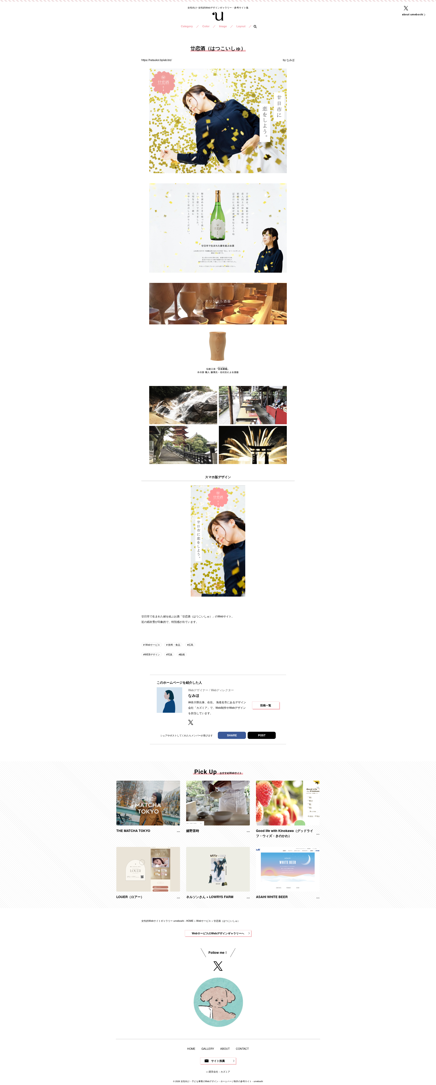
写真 (170, 654)
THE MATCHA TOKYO (133, 830)
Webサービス (152, 644)
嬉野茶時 (192, 830)
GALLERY (207, 1049)
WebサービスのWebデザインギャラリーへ (218, 933)
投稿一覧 (265, 705)
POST (262, 735)
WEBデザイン (152, 654)
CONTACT (242, 1049)
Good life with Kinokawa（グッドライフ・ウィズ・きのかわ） (284, 833)
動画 (182, 654)
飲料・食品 (174, 644)
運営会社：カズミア (219, 1071)
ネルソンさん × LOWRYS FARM (209, 896)
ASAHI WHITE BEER (272, 896)
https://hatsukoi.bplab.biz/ (156, 60)
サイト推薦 (218, 1061)
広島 (191, 644)
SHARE (232, 735)
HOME (191, 1049)
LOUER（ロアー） (130, 896)
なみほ (290, 60)
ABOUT (225, 1049)
